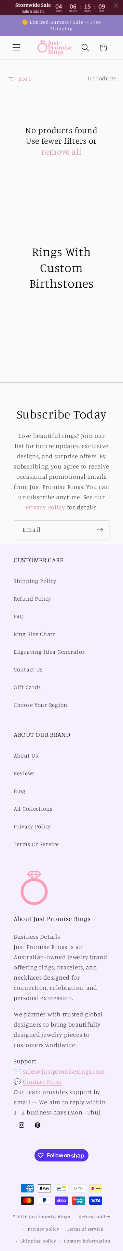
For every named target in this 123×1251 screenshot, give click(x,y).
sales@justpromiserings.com (64, 1071)
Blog (20, 791)
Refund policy (94, 1216)
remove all (61, 151)
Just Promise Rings (49, 1216)
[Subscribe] (100, 529)
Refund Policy (32, 598)
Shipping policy (38, 1241)
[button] (17, 48)
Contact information (87, 1241)
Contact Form (42, 1081)
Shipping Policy (35, 580)
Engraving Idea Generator (49, 651)
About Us (26, 755)
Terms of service (85, 1229)
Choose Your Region (40, 704)
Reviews (24, 773)
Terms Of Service (36, 844)
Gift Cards (27, 687)
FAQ (19, 616)
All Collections (33, 808)
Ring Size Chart (34, 634)
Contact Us (28, 669)
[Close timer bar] (116, 5)
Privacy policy (43, 1229)
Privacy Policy (45, 507)
